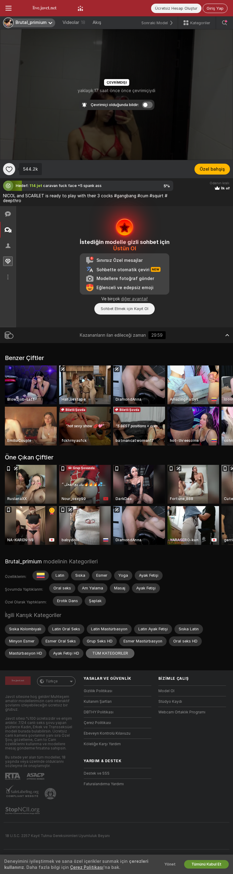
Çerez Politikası (97, 723)
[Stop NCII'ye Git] (23, 810)
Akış (97, 22)
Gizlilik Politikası (98, 691)
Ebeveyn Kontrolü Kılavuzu (107, 733)
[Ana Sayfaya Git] (44, 8)
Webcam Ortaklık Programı (181, 712)
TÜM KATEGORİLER (110, 653)
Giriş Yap (215, 8)
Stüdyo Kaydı (170, 701)
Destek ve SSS (97, 773)
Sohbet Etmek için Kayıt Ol (124, 308)
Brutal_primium (23, 561)
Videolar (73, 22)
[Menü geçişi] (8, 8)
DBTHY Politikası (98, 712)
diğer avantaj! (134, 298)
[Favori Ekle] (9, 169)
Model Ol (166, 691)
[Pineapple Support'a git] (51, 793)
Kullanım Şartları (98, 701)
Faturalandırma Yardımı (104, 784)
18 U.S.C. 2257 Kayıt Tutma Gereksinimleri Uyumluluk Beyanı (57, 836)
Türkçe (52, 681)
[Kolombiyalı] (40, 575)
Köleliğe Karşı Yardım (102, 744)
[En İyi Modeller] (80, 8)
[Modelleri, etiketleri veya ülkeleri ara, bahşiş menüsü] (224, 22)
